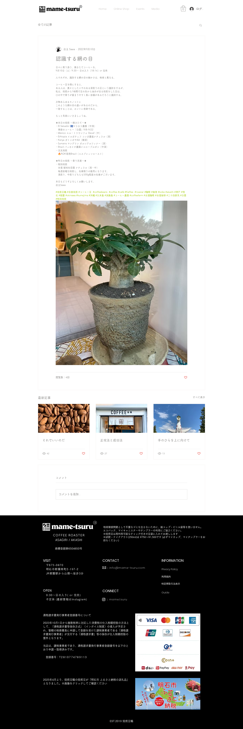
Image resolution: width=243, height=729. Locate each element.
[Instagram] (104, 599)
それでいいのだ (53, 440)
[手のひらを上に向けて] (179, 418)
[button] (183, 8)
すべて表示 (199, 397)
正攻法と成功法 (111, 440)
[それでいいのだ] (63, 418)
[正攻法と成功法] (121, 418)
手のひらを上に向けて (174, 440)
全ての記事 (45, 25)
